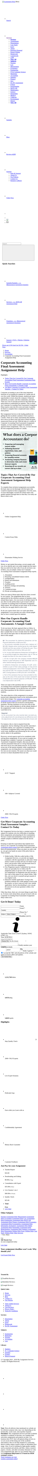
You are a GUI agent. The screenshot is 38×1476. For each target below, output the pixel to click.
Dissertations (14, 43)
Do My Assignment (16, 83)
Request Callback (16, 180)
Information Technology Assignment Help (14, 1226)
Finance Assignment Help (20, 1222)
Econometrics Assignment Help (22, 1224)
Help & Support (15, 173)
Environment (14, 99)
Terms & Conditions (11, 1311)
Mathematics (14, 90)
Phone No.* (24, 912)
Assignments (14, 41)
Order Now (4, 561)
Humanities (14, 93)
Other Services (18, 1233)
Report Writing (15, 52)
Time (2, 937)
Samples (7, 1352)
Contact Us (14, 179)
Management (14, 66)
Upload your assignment (7, 939)
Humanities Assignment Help (21, 1227)
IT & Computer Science (18, 72)
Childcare (13, 97)
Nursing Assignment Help (9, 1217)
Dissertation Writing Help (12, 1231)
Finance (13, 79)
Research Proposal (16, 50)
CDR (12, 57)
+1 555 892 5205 (14, 218)
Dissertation (8, 1319)
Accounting (14, 75)
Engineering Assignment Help (14, 1220)
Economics (14, 68)
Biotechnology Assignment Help (11, 1229)
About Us (13, 175)
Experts (7, 1354)
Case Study (14, 45)
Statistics (13, 77)
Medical (13, 95)
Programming (14, 86)
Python (12, 84)
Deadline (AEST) (25, 916)
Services (7, 1295)
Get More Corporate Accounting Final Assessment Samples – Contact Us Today (21, 388)
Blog (6, 1297)
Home (7, 1293)
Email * (22, 908)
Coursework (14, 56)
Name (22, 906)
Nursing (13, 63)
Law (11, 65)
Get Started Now (6, 956)
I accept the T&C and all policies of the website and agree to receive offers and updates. (18, 954)
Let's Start (8, 1209)
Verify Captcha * (28, 951)
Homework (14, 54)
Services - (14, 303)
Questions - (15, 322)
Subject (3, 914)
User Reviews (9, 1307)
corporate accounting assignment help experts (15, 700)
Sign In (8, 215)
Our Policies (14, 177)
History (12, 101)
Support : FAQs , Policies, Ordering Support (17, 341)
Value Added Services (12, 1304)
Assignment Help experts (9, 847)
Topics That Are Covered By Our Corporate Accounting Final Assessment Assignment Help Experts (20, 380)
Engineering (14, 70)
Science (12, 92)
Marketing (13, 74)
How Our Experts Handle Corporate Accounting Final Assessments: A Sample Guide (20, 384)
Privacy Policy (9, 1309)
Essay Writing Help (27, 1231)
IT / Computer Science (12, 1351)
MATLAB (13, 88)
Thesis (12, 48)
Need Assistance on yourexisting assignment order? (9, 1458)
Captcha (3, 947)
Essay (12, 47)
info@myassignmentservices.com (17, 224)
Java (11, 81)
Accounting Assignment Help (13, 1218)
